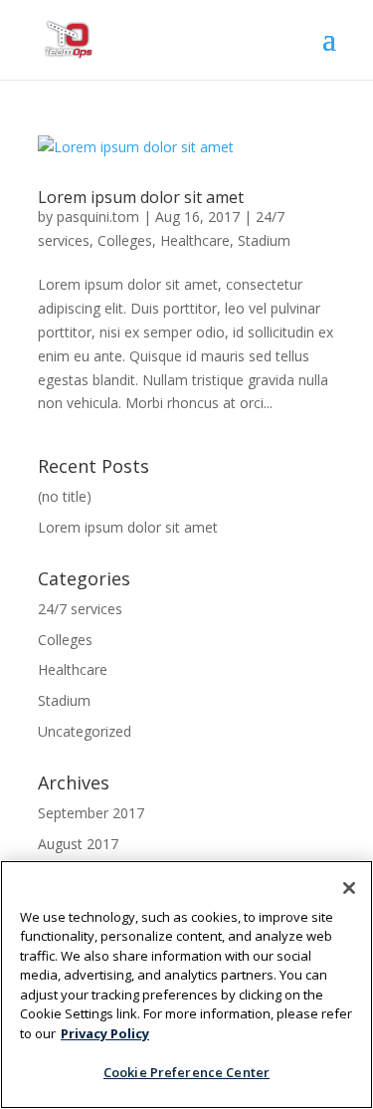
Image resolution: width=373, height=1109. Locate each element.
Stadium (264, 240)
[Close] (349, 888)
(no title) (65, 496)
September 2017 (91, 812)
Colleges (124, 240)
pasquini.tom (98, 216)
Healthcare (195, 240)
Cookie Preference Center (186, 1072)
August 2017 (78, 843)
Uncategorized (84, 731)
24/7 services (80, 608)
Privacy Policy (105, 1033)
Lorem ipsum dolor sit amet (141, 197)
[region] (186, 984)
